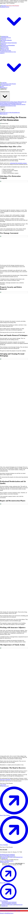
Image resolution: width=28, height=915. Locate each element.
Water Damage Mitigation (17, 101)
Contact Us (4, 87)
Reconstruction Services (20, 104)
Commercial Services (5, 51)
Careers (11, 855)
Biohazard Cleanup (10, 104)
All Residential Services (5, 101)
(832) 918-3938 (3, 849)
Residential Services (4, 854)
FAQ (14, 855)
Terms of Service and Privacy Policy (8, 910)
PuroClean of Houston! (5, 779)
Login (18, 910)
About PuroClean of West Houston (8, 112)
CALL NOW (3, 784)
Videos (5, 855)
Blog (1, 87)
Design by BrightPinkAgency (6, 860)
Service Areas (13, 51)
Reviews (18, 112)
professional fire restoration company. (18, 163)
